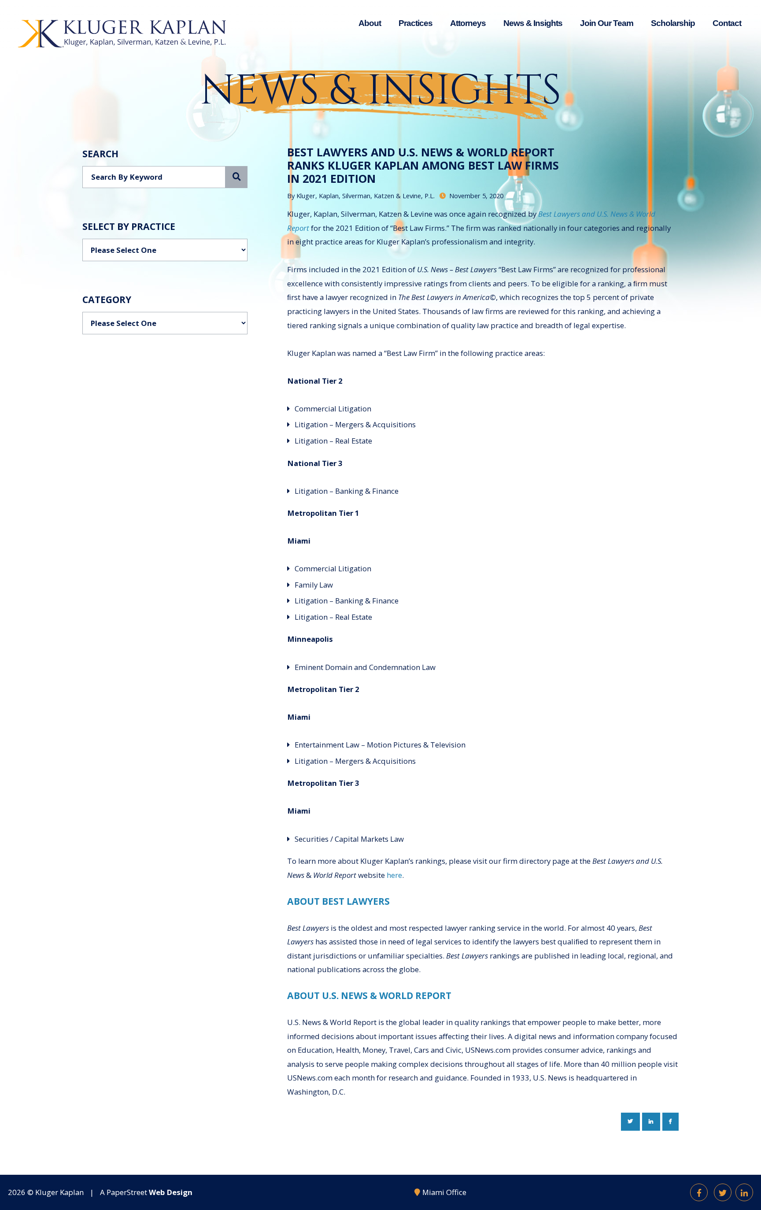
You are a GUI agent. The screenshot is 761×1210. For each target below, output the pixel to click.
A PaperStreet (146, 1192)
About (369, 23)
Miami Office (444, 1192)
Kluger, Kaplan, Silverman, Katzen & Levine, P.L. (365, 195)
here (394, 875)
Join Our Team (606, 23)
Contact (727, 23)
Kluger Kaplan (59, 1192)
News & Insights (532, 23)
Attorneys (468, 23)
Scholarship (673, 23)
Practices (415, 23)
